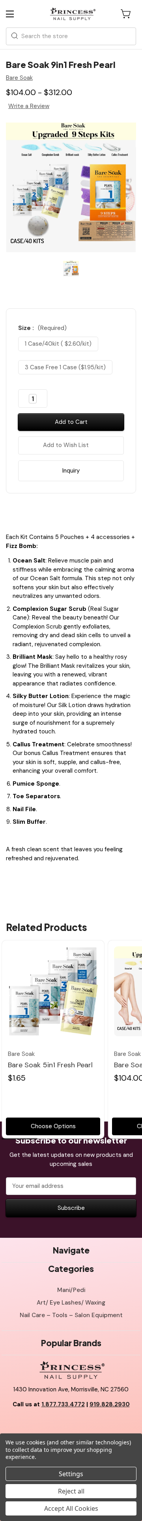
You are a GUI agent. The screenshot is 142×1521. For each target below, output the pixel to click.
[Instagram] (89, 1424)
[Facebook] (50, 511)
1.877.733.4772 (63, 1404)
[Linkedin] (91, 511)
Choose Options (53, 1126)
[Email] (64, 511)
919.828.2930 (110, 1404)
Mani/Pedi (71, 1290)
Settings (71, 1474)
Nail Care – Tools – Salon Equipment (71, 1315)
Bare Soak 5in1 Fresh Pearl (50, 1065)
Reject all (71, 1491)
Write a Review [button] (28, 106)
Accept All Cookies (71, 1508)
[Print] (78, 511)
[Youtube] (71, 1424)
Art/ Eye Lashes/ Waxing (71, 1303)
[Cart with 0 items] (126, 13)
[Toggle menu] (17, 14)
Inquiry (71, 471)
